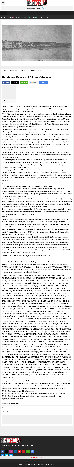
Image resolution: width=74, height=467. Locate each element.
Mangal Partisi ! (13, 13)
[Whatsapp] (28, 451)
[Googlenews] (32, 451)
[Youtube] (19, 451)
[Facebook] (2, 451)
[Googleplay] (6, 455)
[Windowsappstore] (11, 455)
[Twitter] (6, 451)
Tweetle (16, 82)
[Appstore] (2, 455)
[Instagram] (11, 451)
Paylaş (7, 82)
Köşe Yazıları (15, 70)
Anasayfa (6, 70)
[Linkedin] (15, 451)
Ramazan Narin (9, 101)
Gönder (25, 82)
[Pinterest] (23, 451)
